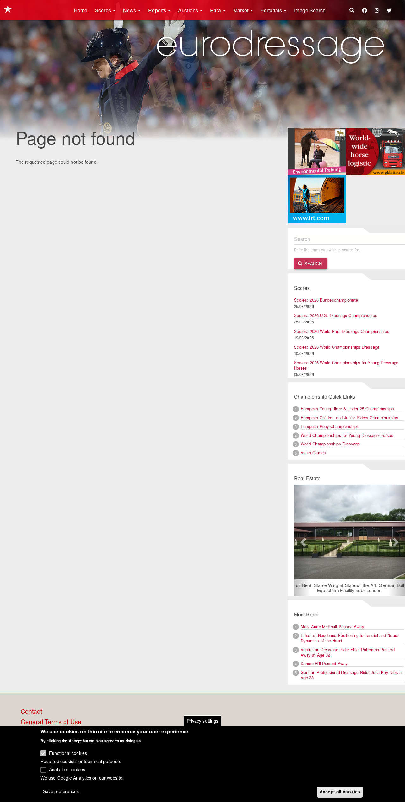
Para (216, 10)
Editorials (271, 10)
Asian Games (313, 453)
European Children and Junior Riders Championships (349, 417)
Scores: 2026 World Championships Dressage (336, 347)
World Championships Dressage (330, 444)
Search (312, 263)
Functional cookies (68, 753)
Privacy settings (203, 721)
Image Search (310, 10)
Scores (103, 10)
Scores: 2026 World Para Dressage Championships (341, 331)
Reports (157, 10)
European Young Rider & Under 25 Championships (347, 409)
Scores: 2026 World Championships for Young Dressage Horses (346, 365)
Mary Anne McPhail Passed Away (332, 626)
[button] (302, 540)
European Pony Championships (330, 426)
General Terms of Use (51, 722)
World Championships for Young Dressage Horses (347, 435)
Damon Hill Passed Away (324, 663)
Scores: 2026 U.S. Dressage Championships (335, 315)
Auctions (188, 10)
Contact (31, 711)
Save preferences (61, 791)
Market (241, 10)
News (130, 10)
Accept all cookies (340, 791)
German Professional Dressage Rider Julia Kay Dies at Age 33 (352, 675)
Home (80, 10)
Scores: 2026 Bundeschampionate (326, 300)
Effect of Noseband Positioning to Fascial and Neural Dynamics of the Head (350, 638)
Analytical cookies (67, 769)
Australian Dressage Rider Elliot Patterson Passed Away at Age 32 (348, 652)
